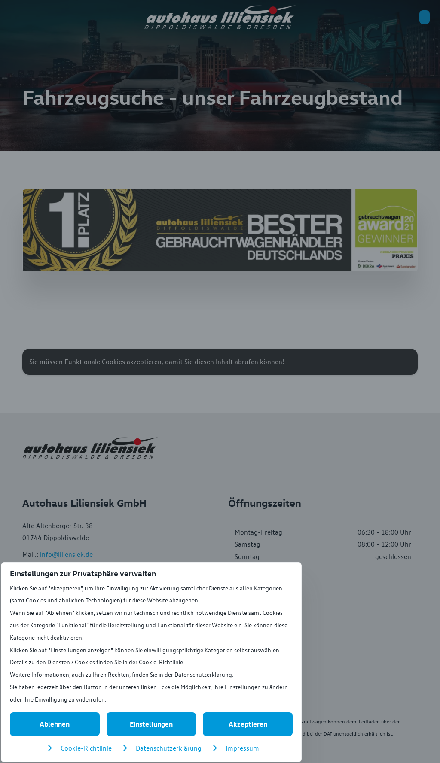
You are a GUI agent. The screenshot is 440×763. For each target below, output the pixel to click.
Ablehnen (55, 724)
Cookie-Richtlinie (86, 748)
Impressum (242, 748)
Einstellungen (151, 724)
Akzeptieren (248, 724)
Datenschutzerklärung (169, 748)
